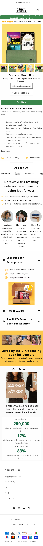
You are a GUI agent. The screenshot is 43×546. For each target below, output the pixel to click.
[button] (4, 9)
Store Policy (10, 482)
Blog (7, 493)
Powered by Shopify (30, 541)
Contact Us (9, 498)
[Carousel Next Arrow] (39, 68)
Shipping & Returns (13, 476)
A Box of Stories (17, 541)
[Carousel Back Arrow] (3, 68)
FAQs (7, 487)
